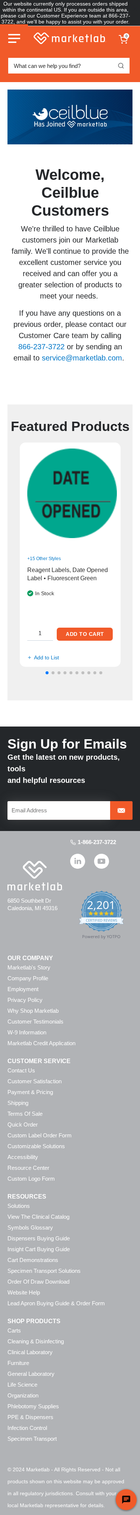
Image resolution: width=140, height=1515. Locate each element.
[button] (47, 672)
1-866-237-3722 (97, 842)
